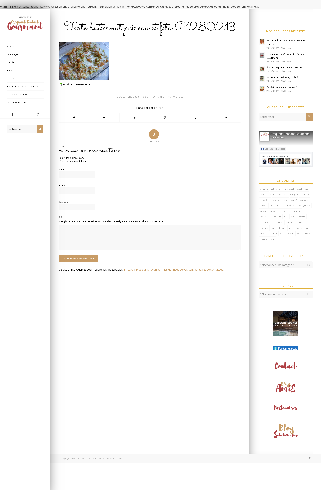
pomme (264, 228)
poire (299, 222)
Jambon (273, 211)
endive (263, 205)
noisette (277, 216)
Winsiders (117, 458)
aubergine (275, 188)
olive (293, 216)
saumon (273, 233)
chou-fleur (265, 200)
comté (294, 200)
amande (264, 188)
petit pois (290, 222)
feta (271, 205)
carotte (281, 194)
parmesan (265, 222)
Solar (282, 233)
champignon (293, 194)
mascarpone (295, 211)
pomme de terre (278, 228)
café (262, 194)
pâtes (308, 228)
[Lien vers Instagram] (37, 114)
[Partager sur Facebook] (74, 117)
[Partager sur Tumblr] (195, 117)
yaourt (308, 233)
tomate (291, 233)
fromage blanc (303, 205)
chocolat (306, 194)
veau (299, 233)
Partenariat (278, 222)
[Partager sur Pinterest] (165, 117)
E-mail (63, 185)
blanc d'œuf (288, 188)
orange (302, 216)
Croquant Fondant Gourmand (290, 134)
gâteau (263, 211)
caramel (271, 194)
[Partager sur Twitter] (104, 117)
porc (291, 228)
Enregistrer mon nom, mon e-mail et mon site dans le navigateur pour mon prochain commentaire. (111, 221)
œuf (272, 239)
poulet (299, 228)
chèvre (276, 200)
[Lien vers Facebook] (12, 114)
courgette (304, 200)
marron (283, 211)
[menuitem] (25, 46)
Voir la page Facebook (275, 149)
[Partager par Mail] (225, 117)
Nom (62, 169)
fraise (279, 205)
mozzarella (265, 216)
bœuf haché (302, 188)
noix (286, 216)
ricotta (263, 233)
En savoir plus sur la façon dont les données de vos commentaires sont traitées (173, 269)
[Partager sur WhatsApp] (135, 117)
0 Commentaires (153, 97)
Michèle (178, 97)
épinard (264, 239)
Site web (63, 201)
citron (285, 200)
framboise (289, 205)
